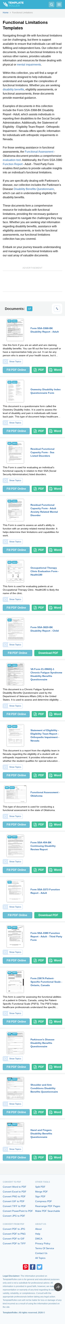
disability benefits (13, 89)
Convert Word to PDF (14, 1186)
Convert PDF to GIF (14, 1238)
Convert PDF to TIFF (14, 1243)
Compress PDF (43, 1201)
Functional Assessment (39, 151)
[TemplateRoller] (12, 4)
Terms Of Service (44, 1248)
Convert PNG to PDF (14, 1196)
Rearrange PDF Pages (47, 1206)
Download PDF (48, 652)
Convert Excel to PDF (14, 1191)
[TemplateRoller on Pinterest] (25, 1267)
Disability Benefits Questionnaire (34, 189)
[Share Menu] (58, 1287)
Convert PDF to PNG (14, 1233)
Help (37, 1233)
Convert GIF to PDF (14, 1201)
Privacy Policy (42, 1243)
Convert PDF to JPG (14, 1229)
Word (57, 369)
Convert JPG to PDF (14, 1215)
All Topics (40, 1258)
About (38, 1229)
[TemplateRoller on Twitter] (39, 1267)
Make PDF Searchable (47, 1211)
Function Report (13, 164)
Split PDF (40, 1186)
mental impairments (29, 64)
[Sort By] (57, 309)
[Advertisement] (32, 281)
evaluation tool (12, 159)
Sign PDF (40, 1196)
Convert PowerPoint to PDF (18, 1211)
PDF (41, 369)
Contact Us (41, 1253)
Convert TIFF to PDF (14, 1206)
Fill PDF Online (16, 369)
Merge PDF (41, 1191)
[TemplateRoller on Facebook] (32, 1267)
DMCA (38, 1238)
